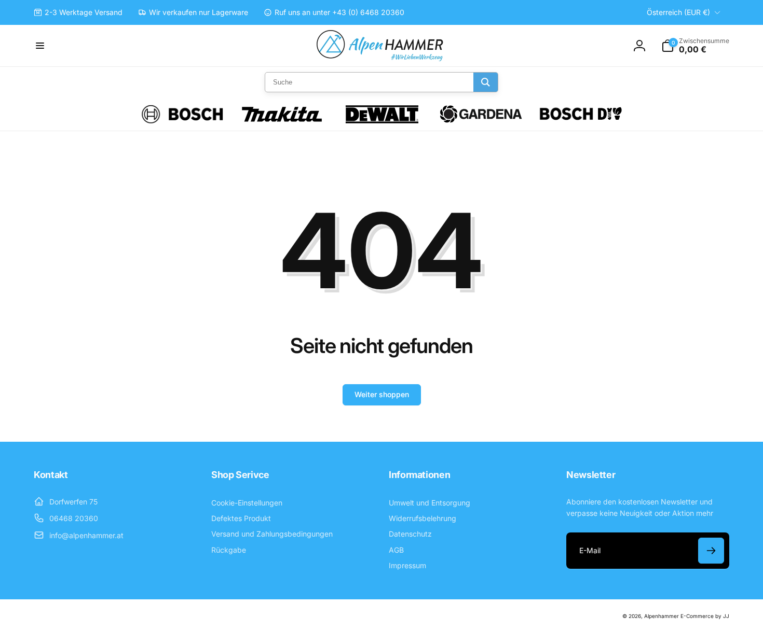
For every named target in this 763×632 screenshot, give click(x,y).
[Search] (485, 82)
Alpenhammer (661, 616)
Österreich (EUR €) (678, 12)
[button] (40, 45)
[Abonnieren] (711, 551)
